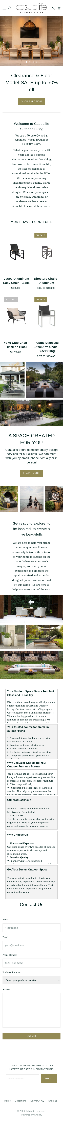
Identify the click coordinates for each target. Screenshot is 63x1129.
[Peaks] (44, 379)
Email (5, 937)
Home (7, 1100)
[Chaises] (12, 379)
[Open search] (9, 8)
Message (6, 989)
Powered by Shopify (31, 1114)
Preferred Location (11, 972)
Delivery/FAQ (37, 1100)
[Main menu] (4, 8)
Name (5, 919)
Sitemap (52, 1100)
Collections (20, 1100)
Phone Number (10, 955)
